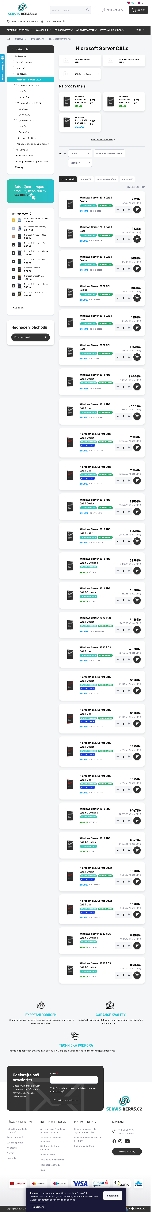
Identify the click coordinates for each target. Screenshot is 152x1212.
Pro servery (21, 73)
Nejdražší (85, 179)
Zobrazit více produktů (102, 140)
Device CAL (24, 97)
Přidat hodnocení (22, 337)
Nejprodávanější (106, 179)
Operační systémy (24, 62)
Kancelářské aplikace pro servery (33, 143)
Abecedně (127, 179)
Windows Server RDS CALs (30, 102)
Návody (10, 1152)
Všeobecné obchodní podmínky (50, 1139)
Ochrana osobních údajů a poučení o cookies (52, 1131)
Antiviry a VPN (23, 149)
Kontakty (11, 1157)
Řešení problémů (15, 1137)
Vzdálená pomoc (15, 1142)
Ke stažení (12, 1147)
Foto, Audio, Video (25, 155)
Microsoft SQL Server (27, 138)
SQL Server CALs (25, 120)
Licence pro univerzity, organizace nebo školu (85, 1131)
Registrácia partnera (84, 1145)
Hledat (87, 10)
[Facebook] (114, 1140)
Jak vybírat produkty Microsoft (17, 1131)
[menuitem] (20, 30)
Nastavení (38, 1206)
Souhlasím (112, 1195)
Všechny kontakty (127, 1151)
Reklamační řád (48, 1154)
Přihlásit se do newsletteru (65, 1100)
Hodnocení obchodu (50, 1164)
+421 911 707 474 (126, 1129)
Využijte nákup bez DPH (52, 1159)
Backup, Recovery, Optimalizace (32, 161)
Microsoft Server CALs (29, 79)
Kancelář (20, 67)
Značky (19, 167)
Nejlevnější (68, 179)
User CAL (23, 91)
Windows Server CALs (28, 85)
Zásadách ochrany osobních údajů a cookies (53, 1199)
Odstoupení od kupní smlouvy (50, 1147)
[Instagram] (120, 1140)
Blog (42, 1169)
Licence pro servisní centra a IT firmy (87, 1139)
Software (20, 56)
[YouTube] (127, 1140)
